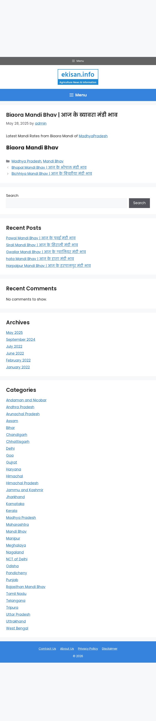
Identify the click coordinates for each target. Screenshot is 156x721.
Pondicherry (16, 573)
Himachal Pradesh (22, 483)
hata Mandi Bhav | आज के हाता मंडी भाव (40, 258)
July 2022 (14, 346)
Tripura (12, 607)
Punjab (12, 579)
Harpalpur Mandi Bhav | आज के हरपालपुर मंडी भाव (48, 265)
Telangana (15, 600)
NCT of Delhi (16, 559)
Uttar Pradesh (18, 614)
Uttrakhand (16, 621)
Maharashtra (17, 524)
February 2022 (18, 360)
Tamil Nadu (16, 593)
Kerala (11, 510)
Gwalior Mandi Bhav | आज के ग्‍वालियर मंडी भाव (46, 251)
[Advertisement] (78, 28)
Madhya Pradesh (26, 161)
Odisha (12, 566)
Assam (12, 420)
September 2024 (20, 339)
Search (12, 195)
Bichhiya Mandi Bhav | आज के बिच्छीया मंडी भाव (52, 173)
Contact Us (47, 648)
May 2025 (14, 332)
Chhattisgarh (17, 441)
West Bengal (17, 628)
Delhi (10, 448)
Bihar (10, 427)
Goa (10, 455)
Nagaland (15, 552)
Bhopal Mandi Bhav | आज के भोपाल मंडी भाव (49, 167)
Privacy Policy (88, 648)
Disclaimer (109, 648)
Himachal (14, 476)
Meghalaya (16, 545)
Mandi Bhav (53, 161)
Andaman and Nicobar (26, 400)
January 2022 (18, 367)
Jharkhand (15, 496)
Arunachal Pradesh (23, 414)
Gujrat (11, 462)
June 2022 (15, 353)
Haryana (13, 469)
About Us (67, 648)
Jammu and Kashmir (24, 490)
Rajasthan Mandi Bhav (26, 586)
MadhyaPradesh (93, 136)
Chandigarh (16, 434)
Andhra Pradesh (20, 407)
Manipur (13, 538)
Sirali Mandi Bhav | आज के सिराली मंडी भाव (42, 245)
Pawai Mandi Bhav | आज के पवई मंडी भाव (41, 238)
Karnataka (15, 503)
